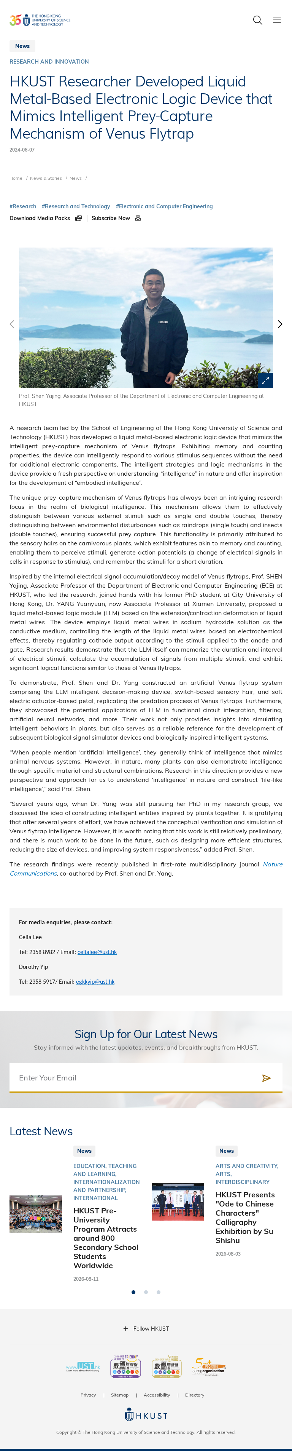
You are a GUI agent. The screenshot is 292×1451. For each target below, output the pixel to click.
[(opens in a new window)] (125, 1367)
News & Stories (46, 178)
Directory (194, 1395)
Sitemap (120, 1395)
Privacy (88, 1395)
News (76, 178)
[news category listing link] (49, 62)
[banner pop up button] (265, 380)
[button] (279, 328)
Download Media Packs (40, 218)
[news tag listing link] (23, 207)
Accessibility (157, 1395)
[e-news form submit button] (266, 1078)
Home (16, 178)
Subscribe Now (112, 218)
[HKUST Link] (40, 20)
